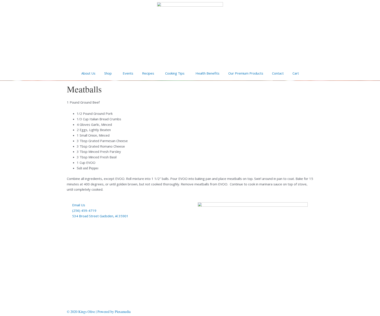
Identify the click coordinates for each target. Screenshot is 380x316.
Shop (108, 73)
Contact (278, 73)
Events (128, 73)
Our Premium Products (245, 73)
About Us (88, 73)
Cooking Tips (175, 73)
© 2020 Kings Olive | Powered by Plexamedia (99, 311)
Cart (295, 73)
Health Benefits (207, 73)
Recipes (148, 73)
